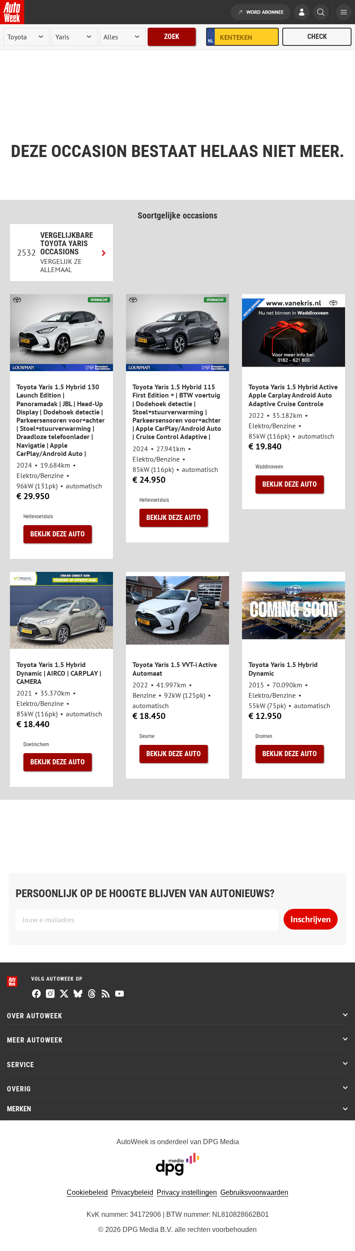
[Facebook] (36, 994)
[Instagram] (50, 994)
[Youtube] (119, 994)
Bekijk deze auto (57, 534)
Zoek (171, 36)
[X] (64, 994)
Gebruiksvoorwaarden (254, 1192)
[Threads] (92, 994)
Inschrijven (310, 919)
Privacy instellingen (187, 1192)
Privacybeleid (132, 1192)
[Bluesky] (78, 994)
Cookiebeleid (87, 1192)
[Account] (302, 13)
